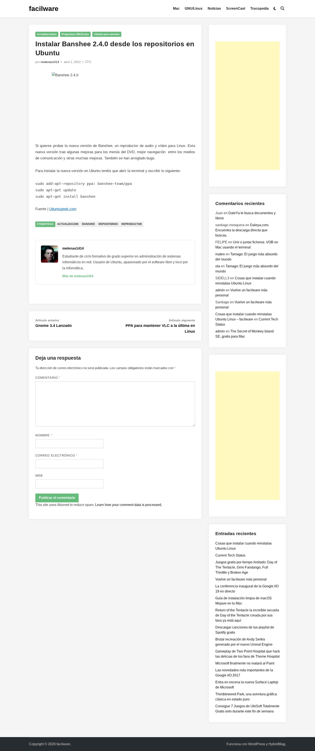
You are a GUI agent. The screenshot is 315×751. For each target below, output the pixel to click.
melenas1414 (50, 62)
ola (217, 266)
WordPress (256, 744)
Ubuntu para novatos (107, 34)
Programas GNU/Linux (75, 34)
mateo (220, 254)
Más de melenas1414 (77, 276)
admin (220, 290)
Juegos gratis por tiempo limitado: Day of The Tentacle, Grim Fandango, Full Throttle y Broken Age (246, 567)
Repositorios (108, 224)
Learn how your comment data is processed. (128, 505)
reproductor (132, 224)
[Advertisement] (247, 105)
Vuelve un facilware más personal (241, 579)
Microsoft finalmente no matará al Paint (244, 663)
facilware (43, 8)
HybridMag (276, 744)
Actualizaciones (47, 34)
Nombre (43, 435)
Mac (176, 8)
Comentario (47, 377)
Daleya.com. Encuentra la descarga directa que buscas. (242, 230)
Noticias (214, 8)
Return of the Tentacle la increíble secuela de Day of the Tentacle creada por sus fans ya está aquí (247, 615)
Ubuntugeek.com (62, 209)
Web (39, 475)
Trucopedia (259, 8)
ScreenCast (235, 8)
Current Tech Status (230, 555)
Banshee (88, 224)
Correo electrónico (56, 455)
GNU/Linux (193, 8)
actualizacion (67, 224)
